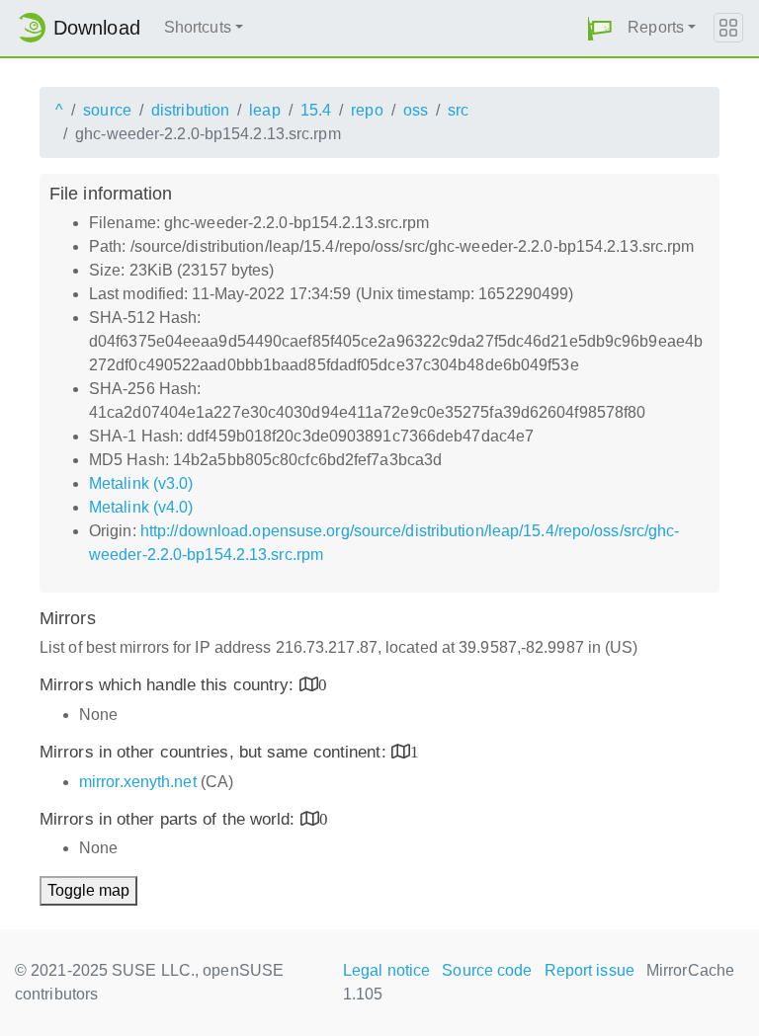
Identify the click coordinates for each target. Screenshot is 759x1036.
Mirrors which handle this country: (169, 685)
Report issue (589, 970)
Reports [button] (656, 27)
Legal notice (386, 970)
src (458, 110)
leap (264, 110)
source (107, 110)
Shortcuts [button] (197, 27)
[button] (600, 28)
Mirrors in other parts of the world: (170, 819)
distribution (190, 110)
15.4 (315, 110)
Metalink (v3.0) (141, 483)
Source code (487, 970)
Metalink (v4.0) (141, 507)
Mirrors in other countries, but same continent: (215, 752)
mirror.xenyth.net (138, 781)
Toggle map (88, 890)
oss (415, 110)
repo (366, 110)
